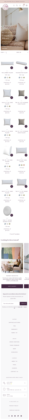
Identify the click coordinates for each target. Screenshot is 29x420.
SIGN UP (23, 303)
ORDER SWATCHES (14, 341)
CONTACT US (14, 371)
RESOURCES (14, 352)
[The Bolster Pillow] (21, 63)
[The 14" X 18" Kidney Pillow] (21, 182)
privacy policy (20, 306)
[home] (5, 7)
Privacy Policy (13, 405)
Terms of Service (14, 410)
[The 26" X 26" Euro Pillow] (7, 93)
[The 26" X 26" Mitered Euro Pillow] (21, 93)
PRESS (14, 364)
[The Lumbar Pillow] (7, 63)
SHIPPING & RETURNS (14, 322)
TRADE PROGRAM (14, 345)
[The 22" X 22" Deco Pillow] (7, 121)
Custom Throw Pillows (8, 32)
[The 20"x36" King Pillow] (21, 150)
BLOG (14, 348)
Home (3, 32)
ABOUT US (14, 361)
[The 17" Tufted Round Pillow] (7, 210)
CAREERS (14, 368)
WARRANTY (14, 329)
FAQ (14, 325)
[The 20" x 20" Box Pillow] (7, 150)
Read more (4, 48)
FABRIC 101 (14, 332)
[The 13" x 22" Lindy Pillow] (7, 182)
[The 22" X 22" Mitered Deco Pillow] (21, 121)
